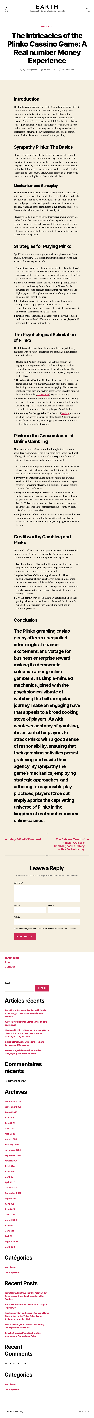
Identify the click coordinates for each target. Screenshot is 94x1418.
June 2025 (10, 1123)
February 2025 (12, 1144)
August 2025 (11, 1112)
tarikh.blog (17, 1411)
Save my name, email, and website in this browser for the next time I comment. (46, 929)
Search (7, 983)
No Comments (68, 69)
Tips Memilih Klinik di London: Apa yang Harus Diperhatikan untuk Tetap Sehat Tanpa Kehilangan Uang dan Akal (27, 1033)
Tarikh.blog (12, 958)
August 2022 (11, 1198)
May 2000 (10, 1247)
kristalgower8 (31, 69)
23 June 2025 (49, 69)
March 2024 (11, 1187)
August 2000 (11, 1241)
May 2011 (9, 1231)
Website (17, 917)
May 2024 (10, 1177)
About (8, 962)
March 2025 (11, 1139)
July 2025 (10, 1117)
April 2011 (9, 1236)
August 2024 (11, 1161)
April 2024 (10, 1182)
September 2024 (13, 1155)
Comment (18, 883)
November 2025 (13, 1101)
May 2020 (10, 1214)
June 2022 (10, 1209)
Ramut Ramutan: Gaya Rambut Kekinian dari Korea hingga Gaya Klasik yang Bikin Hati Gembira (26, 1013)
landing (65, 413)
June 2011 (10, 1225)
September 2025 (13, 1107)
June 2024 (10, 1171)
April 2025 (10, 1134)
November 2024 (13, 1150)
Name (17, 906)
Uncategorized (12, 1272)
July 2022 (9, 1204)
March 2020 (11, 1220)
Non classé (47, 27)
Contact (10, 966)
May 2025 (10, 1128)
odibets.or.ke (43, 394)
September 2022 (13, 1193)
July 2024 (10, 1166)
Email (51, 906)
